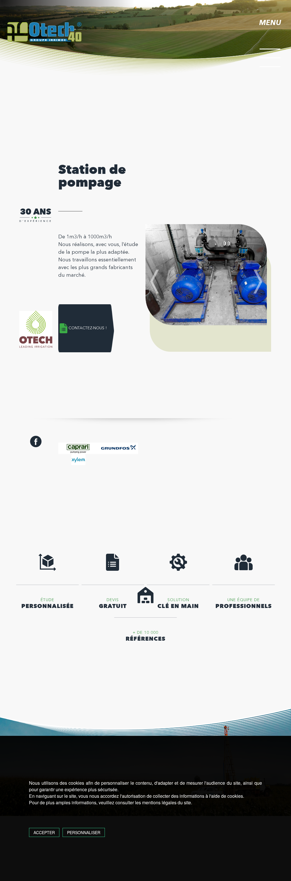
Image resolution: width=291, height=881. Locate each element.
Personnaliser (83, 832)
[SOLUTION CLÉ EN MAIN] (178, 569)
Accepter (44, 832)
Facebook (35, 441)
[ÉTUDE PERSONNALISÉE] (47, 569)
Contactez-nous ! (87, 328)
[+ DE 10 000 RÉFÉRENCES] (145, 602)
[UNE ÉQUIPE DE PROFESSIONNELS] (243, 569)
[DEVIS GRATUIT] (113, 569)
